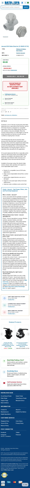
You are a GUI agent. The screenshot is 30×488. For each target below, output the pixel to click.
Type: (3, 49)
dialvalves (14, 115)
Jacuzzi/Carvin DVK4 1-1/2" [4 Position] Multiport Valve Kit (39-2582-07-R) (22, 344)
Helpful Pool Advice (21, 412)
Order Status (19, 421)
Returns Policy (5, 425)
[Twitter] (6, 111)
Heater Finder (19, 396)
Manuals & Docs (20, 400)
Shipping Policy (5, 421)
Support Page (4, 400)
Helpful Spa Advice (6, 414)
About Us (18, 409)
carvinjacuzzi (7, 115)
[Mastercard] (14, 482)
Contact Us (4, 409)
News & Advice (5, 402)
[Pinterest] (8, 111)
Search (26, 7)
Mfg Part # (5, 55)
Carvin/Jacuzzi (20, 53)
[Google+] (10, 111)
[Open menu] (2, 2)
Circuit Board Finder (6, 396)
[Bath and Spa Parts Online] (12, 3)
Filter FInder (4, 398)
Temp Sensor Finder (21, 398)
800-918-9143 (14, 70)
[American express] (9, 482)
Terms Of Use (4, 423)
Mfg (3, 53)
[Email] (1, 111)
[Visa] (3, 482)
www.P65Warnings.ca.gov (7, 470)
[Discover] (20, 482)
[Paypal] (3, 485)
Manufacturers (5, 412)
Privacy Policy (19, 423)
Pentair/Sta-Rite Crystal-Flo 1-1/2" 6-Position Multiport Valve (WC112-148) (8, 344)
